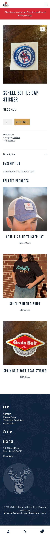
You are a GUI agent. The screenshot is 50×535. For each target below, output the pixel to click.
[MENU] (46, 4)
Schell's (11, 140)
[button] (42, 29)
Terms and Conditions (13, 420)
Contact (7, 413)
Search (25, 531)
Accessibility (9, 423)
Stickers (16, 137)
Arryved (26, 510)
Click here (10, 12)
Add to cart (22, 122)
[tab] (25, 154)
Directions (8, 456)
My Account (8, 531)
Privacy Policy (9, 417)
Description (9, 154)
